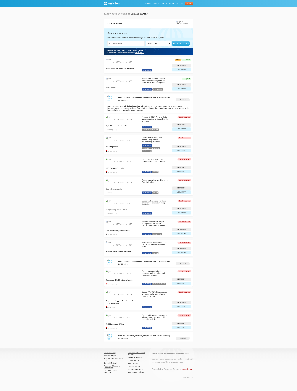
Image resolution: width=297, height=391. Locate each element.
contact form (159, 362)
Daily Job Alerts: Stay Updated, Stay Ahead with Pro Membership (144, 97)
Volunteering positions (136, 372)
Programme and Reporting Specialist (120, 68)
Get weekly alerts (181, 43)
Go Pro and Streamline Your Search (125, 52)
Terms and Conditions (172, 369)
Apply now (181, 70)
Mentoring (156, 3)
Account (171, 3)
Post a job (179, 3)
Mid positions (133, 363)
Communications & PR (150, 129)
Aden (109, 193)
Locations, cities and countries (111, 371)
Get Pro (189, 3)
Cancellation (187, 369)
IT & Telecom (158, 89)
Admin (155, 172)
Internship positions (135, 357)
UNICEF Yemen (119, 62)
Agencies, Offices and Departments (112, 367)
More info (181, 66)
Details (183, 100)
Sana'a (109, 130)
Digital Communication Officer (117, 126)
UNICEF (129, 62)
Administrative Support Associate (118, 251)
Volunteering (147, 70)
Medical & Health (159, 284)
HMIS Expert (111, 87)
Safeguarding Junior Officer (116, 210)
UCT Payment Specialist (115, 168)
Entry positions (133, 360)
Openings (148, 3)
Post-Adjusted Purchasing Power (113, 359)
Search (164, 3)
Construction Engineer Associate (118, 230)
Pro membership (110, 353)
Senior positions (134, 366)
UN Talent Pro (123, 100)
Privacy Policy (157, 369)
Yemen (114, 129)
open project (177, 362)
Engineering (147, 151)
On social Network (110, 363)
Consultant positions (135, 369)
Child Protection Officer (115, 324)
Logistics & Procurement (151, 148)
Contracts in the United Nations (136, 353)
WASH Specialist (112, 147)
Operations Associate (114, 189)
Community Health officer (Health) (119, 280)
